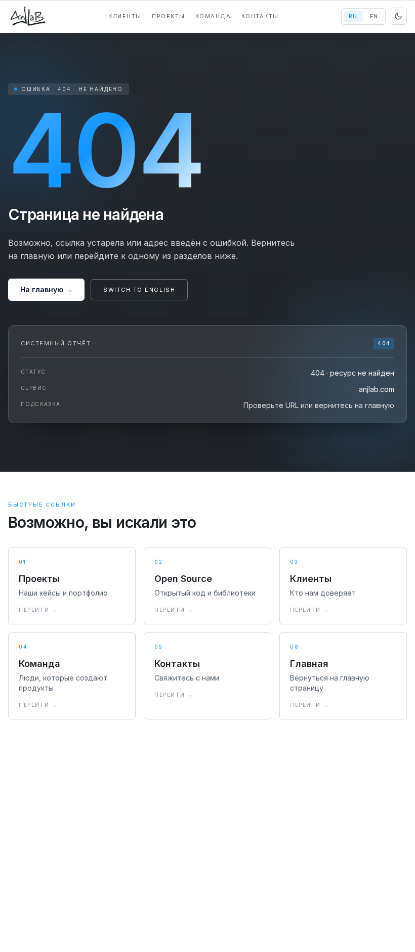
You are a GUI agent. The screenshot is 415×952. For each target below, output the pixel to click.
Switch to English (139, 289)
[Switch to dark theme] (398, 16)
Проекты (168, 16)
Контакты (260, 16)
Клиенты (125, 16)
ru (353, 16)
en (374, 16)
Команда (213, 16)
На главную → (46, 289)
